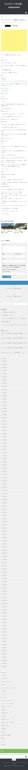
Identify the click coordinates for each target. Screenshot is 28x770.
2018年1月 (4, 471)
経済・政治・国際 (6, 735)
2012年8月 (4, 559)
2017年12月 (4, 474)
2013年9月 (4, 525)
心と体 (3, 716)
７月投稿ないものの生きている (9, 312)
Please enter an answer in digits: (9, 269)
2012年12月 (4, 550)
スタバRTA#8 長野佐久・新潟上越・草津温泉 (12, 333)
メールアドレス (17, 254)
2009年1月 (4, 663)
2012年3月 (4, 572)
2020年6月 (4, 440)
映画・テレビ (5, 725)
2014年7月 (4, 509)
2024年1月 (4, 402)
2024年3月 (4, 395)
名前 (3, 254)
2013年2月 (4, 543)
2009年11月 (4, 632)
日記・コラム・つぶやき (7, 722)
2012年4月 (4, 569)
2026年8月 (4, 361)
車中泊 (3, 744)
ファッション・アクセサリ (8, 703)
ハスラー (4, 697)
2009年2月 (4, 660)
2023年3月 (4, 408)
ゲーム (3, 684)
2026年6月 (4, 364)
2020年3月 (4, 443)
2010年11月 (4, 603)
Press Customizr (20, 765)
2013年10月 (4, 521)
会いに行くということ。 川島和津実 (11, 352)
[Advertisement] (14, 40)
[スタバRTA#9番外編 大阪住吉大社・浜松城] (20, 226)
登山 (3, 732)
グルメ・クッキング (6, 681)
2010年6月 (4, 619)
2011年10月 (4, 578)
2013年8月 (4, 528)
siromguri (4, 675)
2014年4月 (4, 512)
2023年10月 (4, 405)
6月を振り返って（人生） (8, 315)
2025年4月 (4, 383)
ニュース (4, 694)
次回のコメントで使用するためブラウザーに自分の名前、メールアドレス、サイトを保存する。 (13, 266)
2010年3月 (4, 622)
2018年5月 (4, 468)
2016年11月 (4, 490)
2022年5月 (4, 421)
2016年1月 (4, 496)
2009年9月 (4, 638)
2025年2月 (4, 386)
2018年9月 (4, 465)
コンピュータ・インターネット (9, 687)
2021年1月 (4, 430)
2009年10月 (4, 635)
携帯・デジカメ (5, 719)
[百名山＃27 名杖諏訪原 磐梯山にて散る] (7, 226)
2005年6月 (4, 666)
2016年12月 (4, 487)
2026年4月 (4, 370)
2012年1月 (4, 575)
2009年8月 (4, 641)
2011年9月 (4, 581)
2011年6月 (4, 591)
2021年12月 (4, 424)
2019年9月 (4, 458)
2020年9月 (4, 433)
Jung (22, 352)
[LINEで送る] (15, 25)
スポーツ (4, 691)
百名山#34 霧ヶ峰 (6, 321)
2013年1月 (4, 547)
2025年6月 (4, 380)
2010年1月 (4, 625)
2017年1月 (4, 484)
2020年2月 (4, 446)
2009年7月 (4, 644)
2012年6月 (4, 562)
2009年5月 (4, 651)
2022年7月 (4, 418)
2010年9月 (4, 610)
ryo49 (3, 22)
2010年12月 (4, 600)
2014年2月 (4, 518)
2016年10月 (4, 493)
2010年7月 (4, 616)
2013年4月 (4, 537)
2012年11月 (4, 553)
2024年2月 (4, 399)
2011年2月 (4, 597)
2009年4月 (4, 654)
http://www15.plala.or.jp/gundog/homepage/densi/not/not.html (14, 205)
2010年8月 (4, 613)
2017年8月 (4, 480)
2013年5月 (4, 534)
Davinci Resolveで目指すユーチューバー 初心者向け (14, 318)
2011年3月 (4, 594)
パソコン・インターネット (8, 700)
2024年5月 (4, 392)
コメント (4, 244)
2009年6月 (4, 647)
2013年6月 (4, 531)
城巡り (3, 710)
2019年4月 (4, 462)
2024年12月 (4, 389)
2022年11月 (4, 411)
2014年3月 (4, 515)
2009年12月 (4, 628)
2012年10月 (4, 556)
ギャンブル (4, 678)
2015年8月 (4, 499)
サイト (3, 258)
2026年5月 (4, 367)
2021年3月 (4, 427)
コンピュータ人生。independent (14, 5)
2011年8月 (4, 584)
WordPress (8, 765)
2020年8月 (4, 436)
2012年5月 (4, 565)
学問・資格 (4, 713)
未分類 (3, 728)
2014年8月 (4, 506)
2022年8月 (4, 414)
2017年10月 (4, 477)
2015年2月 (4, 503)
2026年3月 (4, 373)
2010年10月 (4, 606)
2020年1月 (4, 449)
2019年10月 (4, 455)
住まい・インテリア (6, 706)
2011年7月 (4, 588)
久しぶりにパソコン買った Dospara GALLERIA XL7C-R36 (14, 324)
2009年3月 (4, 657)
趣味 (2, 16)
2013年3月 (4, 540)
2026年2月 (4, 377)
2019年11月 (4, 452)
